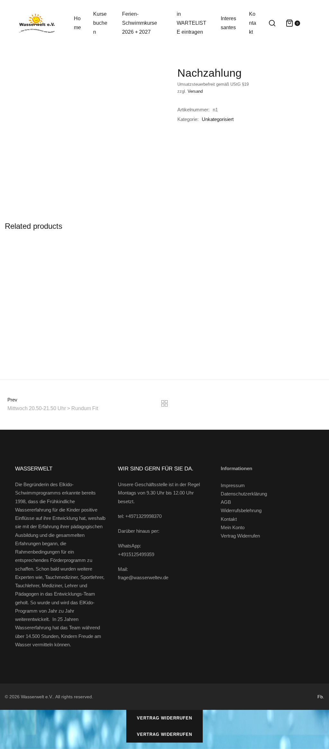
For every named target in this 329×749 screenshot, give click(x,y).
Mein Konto (233, 527)
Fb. (320, 696)
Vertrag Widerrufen (240, 535)
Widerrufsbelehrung (241, 510)
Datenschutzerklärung (244, 493)
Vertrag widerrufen (164, 718)
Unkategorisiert (218, 119)
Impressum (233, 485)
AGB (226, 502)
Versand (195, 91)
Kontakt (229, 519)
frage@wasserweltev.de (143, 577)
